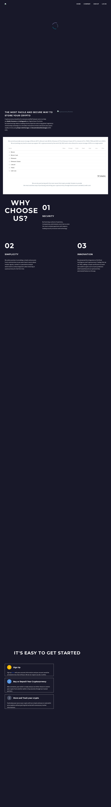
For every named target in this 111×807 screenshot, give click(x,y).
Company (87, 4)
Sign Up (96, 4)
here (13, 672)
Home (78, 4)
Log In (104, 4)
